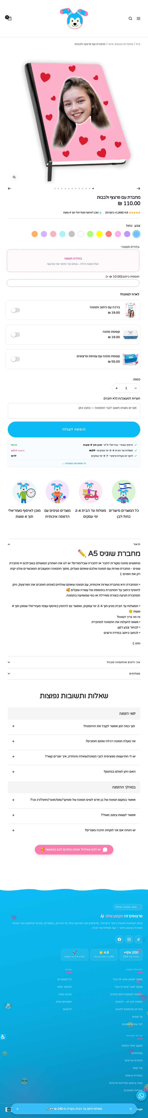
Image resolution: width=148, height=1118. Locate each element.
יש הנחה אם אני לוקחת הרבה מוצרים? (110, 830)
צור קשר (137, 1068)
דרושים (67, 1009)
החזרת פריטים (134, 1060)
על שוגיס (137, 1016)
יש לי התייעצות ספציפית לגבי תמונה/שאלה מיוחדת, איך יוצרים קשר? (90, 756)
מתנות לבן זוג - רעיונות (129, 1001)
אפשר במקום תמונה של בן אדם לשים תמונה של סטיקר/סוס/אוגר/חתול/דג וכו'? (83, 800)
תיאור (136, 544)
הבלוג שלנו (65, 994)
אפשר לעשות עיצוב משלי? (118, 815)
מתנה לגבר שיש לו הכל (129, 986)
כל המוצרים (64, 979)
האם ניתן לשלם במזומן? (120, 772)
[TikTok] (139, 939)
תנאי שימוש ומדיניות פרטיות (126, 1083)
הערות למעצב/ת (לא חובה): (121, 398)
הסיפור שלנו (64, 986)
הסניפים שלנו (64, 1001)
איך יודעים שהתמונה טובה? (123, 662)
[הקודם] (138, 188)
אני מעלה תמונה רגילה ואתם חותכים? (111, 741)
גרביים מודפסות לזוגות (129, 1009)
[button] (74, 429)
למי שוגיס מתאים (132, 1024)
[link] (129, 939)
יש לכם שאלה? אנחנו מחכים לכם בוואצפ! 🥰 (71, 849)
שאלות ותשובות (133, 1090)
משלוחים (134, 673)
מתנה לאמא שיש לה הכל (128, 979)
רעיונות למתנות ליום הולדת (126, 994)
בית (138, 44)
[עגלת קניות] (10, 18)
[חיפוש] (130, 18)
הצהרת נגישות (134, 1075)
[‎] (16, 310)
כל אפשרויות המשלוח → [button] (74, 463)
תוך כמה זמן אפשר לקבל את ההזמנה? (109, 726)
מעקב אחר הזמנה (132, 1045)
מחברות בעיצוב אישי (120, 44)
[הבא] (9, 188)
